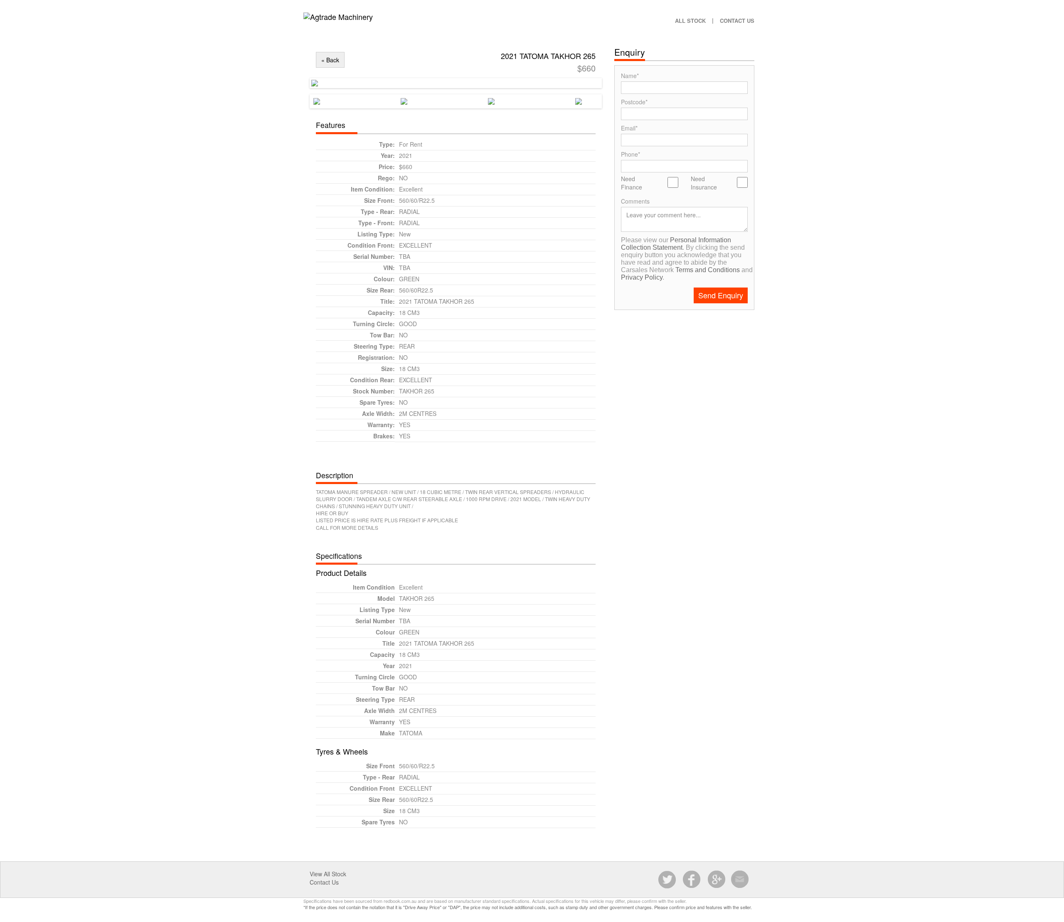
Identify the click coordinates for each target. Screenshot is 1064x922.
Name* (630, 75)
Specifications (339, 556)
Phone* (630, 154)
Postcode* (634, 102)
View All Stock (328, 874)
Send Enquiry (720, 295)
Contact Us (737, 21)
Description (334, 475)
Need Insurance (704, 183)
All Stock (690, 21)
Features (330, 125)
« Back (330, 60)
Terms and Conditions (707, 269)
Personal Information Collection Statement (676, 243)
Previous (302, 81)
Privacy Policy (642, 277)
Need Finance (631, 183)
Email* (629, 128)
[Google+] (716, 880)
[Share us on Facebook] (692, 880)
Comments (635, 201)
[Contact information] (740, 880)
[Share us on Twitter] (668, 880)
